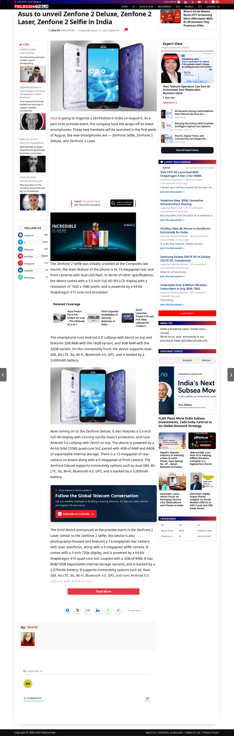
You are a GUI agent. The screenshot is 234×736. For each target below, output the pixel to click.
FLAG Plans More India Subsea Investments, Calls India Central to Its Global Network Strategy (185, 422)
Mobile (189, 6)
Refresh (166, 167)
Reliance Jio (167, 536)
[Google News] (134, 610)
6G (162, 525)
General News (204, 536)
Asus (54, 118)
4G (198, 525)
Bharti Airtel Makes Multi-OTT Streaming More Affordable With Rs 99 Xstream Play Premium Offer (198, 18)
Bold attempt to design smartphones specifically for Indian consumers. (32, 150)
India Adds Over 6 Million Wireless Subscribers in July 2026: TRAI (183, 286)
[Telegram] (118, 610)
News (125, 6)
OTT (200, 6)
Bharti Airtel (167, 530)
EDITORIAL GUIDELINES (171, 732)
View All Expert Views (187, 150)
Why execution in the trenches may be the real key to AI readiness (32, 188)
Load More (187, 313)
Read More (103, 591)
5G (180, 525)
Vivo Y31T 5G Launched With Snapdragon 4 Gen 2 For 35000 (180, 174)
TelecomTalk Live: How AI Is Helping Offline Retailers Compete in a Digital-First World (201, 458)
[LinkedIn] (97, 610)
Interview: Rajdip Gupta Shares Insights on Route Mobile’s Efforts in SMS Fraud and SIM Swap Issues (201, 501)
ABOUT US (150, 732)
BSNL (181, 530)
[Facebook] (67, 610)
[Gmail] (87, 610)
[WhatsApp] (107, 610)
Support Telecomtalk (29, 2)
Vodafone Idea (204, 530)
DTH (178, 6)
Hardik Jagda (28, 49)
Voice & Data (146, 6)
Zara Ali (55, 30)
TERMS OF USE (192, 732)
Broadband (164, 6)
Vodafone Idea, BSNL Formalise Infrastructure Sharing (181, 202)
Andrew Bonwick (30, 87)
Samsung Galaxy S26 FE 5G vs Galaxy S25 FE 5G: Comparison (185, 258)
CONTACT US (213, 6)
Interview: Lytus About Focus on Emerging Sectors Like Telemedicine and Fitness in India (171, 499)
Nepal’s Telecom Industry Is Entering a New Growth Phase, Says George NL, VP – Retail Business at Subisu (172, 459)
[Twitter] (77, 610)
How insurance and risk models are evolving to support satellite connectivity (32, 106)
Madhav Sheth (29, 139)
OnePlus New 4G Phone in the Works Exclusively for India (185, 230)
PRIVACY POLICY (211, 732)
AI (133, 6)
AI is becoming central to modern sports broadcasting (32, 60)
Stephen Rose (28, 177)
